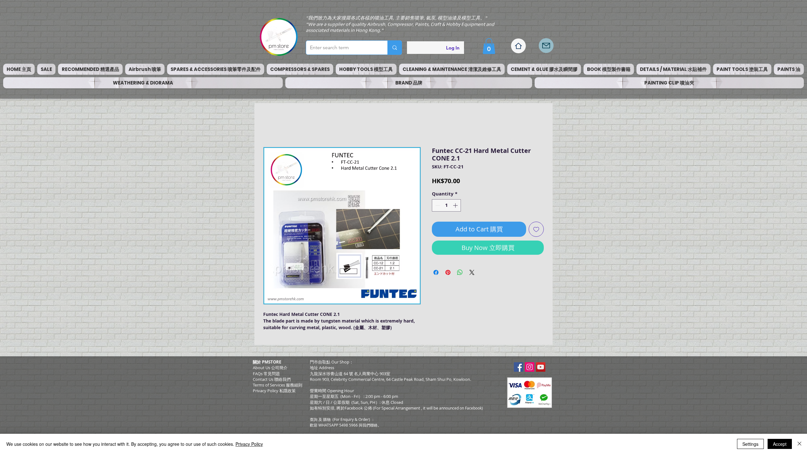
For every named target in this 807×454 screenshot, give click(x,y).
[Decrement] (437, 207)
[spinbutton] (446, 207)
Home (270, 126)
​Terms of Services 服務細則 (277, 386)
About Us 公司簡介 (270, 369)
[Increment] (456, 207)
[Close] (799, 444)
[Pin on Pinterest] (448, 274)
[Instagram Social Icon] (529, 368)
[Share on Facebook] (436, 274)
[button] (489, 46)
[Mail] (546, 45)
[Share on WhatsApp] (460, 274)
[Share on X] (472, 274)
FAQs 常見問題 (266, 375)
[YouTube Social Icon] (540, 368)
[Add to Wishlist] (536, 230)
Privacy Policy (249, 444)
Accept (780, 444)
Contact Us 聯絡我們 (272, 381)
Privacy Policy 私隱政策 (274, 392)
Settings (750, 444)
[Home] (518, 45)
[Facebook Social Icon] (518, 368)
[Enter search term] (394, 48)
